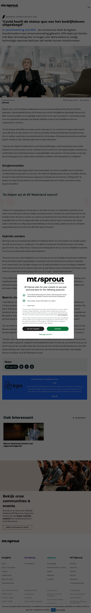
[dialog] (45, 306)
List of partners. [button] (63, 315)
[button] (45, 305)
